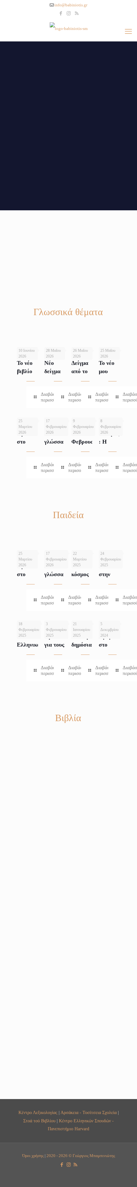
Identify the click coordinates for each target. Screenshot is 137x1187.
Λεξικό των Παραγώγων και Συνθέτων (116, 1019)
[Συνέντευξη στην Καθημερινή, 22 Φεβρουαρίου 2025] (118, 546)
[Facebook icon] (60, 13)
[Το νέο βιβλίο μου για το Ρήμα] (36, 343)
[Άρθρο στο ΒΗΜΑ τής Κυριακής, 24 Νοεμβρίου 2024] (118, 616)
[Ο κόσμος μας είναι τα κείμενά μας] (91, 546)
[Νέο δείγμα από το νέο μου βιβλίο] (64, 343)
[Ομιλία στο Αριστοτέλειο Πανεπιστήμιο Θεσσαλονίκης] (36, 413)
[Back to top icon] (124, 1174)
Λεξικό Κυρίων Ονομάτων (32, 1083)
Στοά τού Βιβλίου (39, 1120)
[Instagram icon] (68, 13)
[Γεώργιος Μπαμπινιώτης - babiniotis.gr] (68, 28)
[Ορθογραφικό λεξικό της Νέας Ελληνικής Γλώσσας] (81, 757)
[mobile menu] (128, 31)
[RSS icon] (76, 13)
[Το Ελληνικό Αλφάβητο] (36, 616)
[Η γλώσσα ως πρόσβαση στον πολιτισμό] (64, 413)
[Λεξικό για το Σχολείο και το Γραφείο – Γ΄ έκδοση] (81, 897)
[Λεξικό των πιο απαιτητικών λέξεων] (54, 897)
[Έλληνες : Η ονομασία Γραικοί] (118, 413)
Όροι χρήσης (33, 1155)
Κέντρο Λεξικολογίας (37, 1112)
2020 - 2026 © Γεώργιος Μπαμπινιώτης (81, 1155)
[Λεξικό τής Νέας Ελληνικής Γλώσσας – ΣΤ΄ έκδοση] (27, 757)
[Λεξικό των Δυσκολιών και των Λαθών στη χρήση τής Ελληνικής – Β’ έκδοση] (27, 897)
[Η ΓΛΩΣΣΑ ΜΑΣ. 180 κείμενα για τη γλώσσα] (54, 757)
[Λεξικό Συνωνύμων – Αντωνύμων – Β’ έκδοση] (109, 821)
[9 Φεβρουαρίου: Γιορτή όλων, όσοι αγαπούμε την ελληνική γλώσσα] (91, 413)
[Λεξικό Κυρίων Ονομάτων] (27, 1055)
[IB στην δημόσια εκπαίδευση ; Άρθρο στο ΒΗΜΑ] (91, 616)
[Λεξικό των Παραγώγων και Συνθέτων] (109, 985)
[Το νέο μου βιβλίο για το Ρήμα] (118, 343)
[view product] (30, 751)
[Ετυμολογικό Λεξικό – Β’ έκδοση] (109, 757)
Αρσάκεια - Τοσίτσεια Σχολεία (89, 1112)
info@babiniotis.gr (70, 5)
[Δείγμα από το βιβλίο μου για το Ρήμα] (91, 343)
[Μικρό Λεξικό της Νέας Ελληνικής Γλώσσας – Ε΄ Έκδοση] (109, 897)
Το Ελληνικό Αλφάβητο (29, 644)
